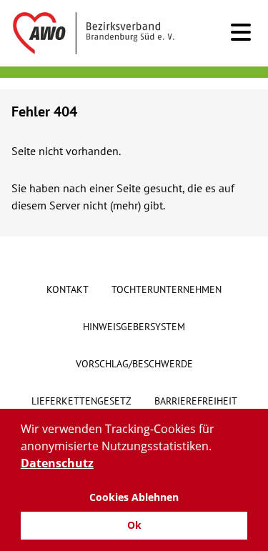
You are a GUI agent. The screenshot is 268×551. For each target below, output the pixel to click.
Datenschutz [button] (57, 463)
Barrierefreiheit (195, 400)
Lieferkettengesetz (81, 400)
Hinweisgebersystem (134, 326)
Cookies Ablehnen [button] (134, 497)
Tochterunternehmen (166, 289)
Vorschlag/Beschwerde (134, 363)
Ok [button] (134, 525)
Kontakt (67, 289)
